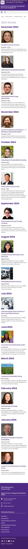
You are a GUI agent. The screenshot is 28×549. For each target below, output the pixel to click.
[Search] (5, 12)
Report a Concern (5, 529)
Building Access (4, 518)
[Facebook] (2, 541)
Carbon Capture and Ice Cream (10, 186)
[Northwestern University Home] (3, 2)
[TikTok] (11, 541)
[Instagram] (6, 541)
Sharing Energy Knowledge (9, 406)
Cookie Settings (9, 543)
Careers (3, 522)
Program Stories (18, 16)
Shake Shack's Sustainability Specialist (13, 70)
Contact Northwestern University (8, 525)
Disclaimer (3, 543)
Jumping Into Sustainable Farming (11, 376)
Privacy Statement (5, 527)
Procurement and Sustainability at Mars (13, 345)
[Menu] (1, 12)
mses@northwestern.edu (8, 506)
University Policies (5, 531)
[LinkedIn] (13, 541)
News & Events (8, 16)
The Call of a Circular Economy (10, 45)
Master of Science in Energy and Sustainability (13, 7)
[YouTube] (9, 541)
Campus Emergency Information (8, 520)
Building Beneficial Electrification (11, 281)
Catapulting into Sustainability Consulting (13, 160)
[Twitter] (4, 541)
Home (2, 16)
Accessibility (4, 516)
